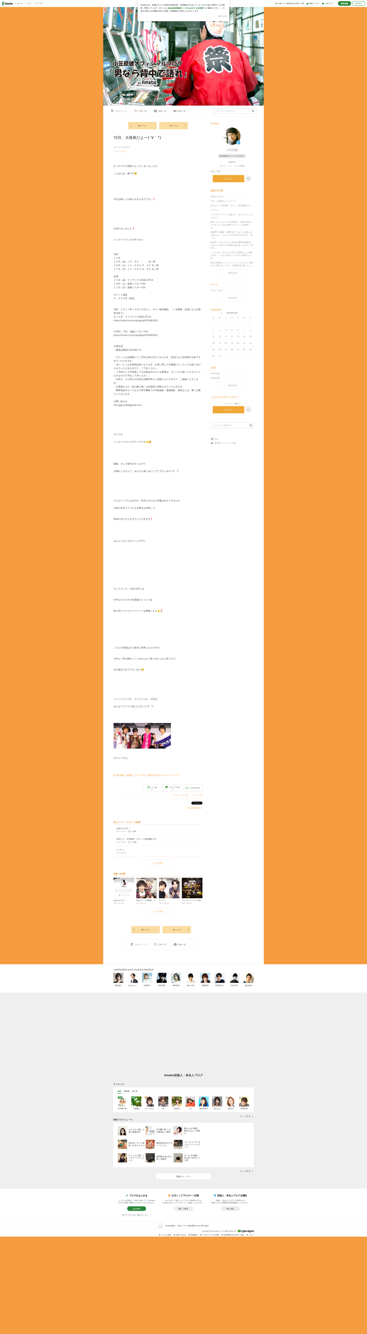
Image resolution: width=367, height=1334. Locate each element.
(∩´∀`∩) (214, 210)
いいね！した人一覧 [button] (180, 795)
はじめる (136, 1208)
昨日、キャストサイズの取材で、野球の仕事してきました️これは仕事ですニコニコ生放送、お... (231, 225)
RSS (216, 439)
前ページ (142, 125)
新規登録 (344, 3)
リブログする (194, 788)
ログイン (359, 3)
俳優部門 (232, 162)
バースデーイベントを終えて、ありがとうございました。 (231, 216)
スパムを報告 (166, 1235)
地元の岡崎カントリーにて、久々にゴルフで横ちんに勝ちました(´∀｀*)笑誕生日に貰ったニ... (231, 264)
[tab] (119, 1091)
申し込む (230, 1208)
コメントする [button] (174, 788)
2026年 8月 (232, 313)
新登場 (126, 1091)
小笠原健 (232, 150)
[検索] (253, 111)
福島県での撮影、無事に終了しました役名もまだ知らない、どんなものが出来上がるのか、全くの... (231, 235)
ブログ (123, 151)
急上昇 (134, 1091)
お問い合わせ (181, 1235)
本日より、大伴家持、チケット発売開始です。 (231, 205)
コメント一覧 (197, 795)
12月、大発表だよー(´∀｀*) (137, 137)
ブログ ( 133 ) (216, 290)
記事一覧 (142, 111)
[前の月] (221, 313)
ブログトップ (121, 111)
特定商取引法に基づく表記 (233, 1235)
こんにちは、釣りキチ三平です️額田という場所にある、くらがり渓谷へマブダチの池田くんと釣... (231, 255)
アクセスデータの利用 (210, 1235)
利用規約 (194, 1235)
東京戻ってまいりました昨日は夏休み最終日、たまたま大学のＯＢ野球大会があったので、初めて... (231, 245)
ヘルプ (251, 1235)
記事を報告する (196, 808)
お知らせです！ (217, 196)
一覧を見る (232, 273)
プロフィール (225, 166)
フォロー (230, 179)
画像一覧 (162, 111)
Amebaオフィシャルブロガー (233, 156)
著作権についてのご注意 (225, 443)
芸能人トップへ (183, 1176)
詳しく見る (183, 1208)
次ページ (174, 125)
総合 (119, 1091)
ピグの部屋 (240, 166)
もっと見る (158, 863)
